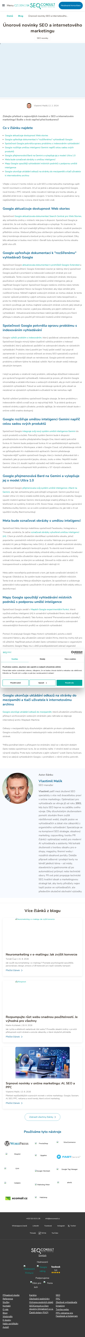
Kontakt (7, 1305)
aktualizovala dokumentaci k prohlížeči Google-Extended (51, 264)
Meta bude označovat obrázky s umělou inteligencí (30, 159)
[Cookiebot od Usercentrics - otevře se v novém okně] (72, 652)
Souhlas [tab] (15, 659)
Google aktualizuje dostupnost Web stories (26, 135)
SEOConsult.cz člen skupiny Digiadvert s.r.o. (41, 1307)
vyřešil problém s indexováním (26, 337)
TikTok (43, 1233)
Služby (6, 1302)
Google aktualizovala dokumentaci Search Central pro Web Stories (47, 216)
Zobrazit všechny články (41, 1117)
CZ (16, 5)
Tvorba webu (62, 1309)
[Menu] (8, 5)
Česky (42, 1251)
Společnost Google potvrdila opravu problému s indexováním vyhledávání (42, 143)
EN (22, 5)
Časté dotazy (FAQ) (38, 1312)
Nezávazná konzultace (71, 5)
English (42, 1255)
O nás (5, 1309)
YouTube (55, 1233)
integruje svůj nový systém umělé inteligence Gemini (48, 431)
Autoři (6, 1327)
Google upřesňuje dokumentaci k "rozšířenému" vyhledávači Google (38, 139)
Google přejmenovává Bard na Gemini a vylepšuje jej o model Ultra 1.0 (40, 155)
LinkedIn (36, 1226)
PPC (58, 1298)
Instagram (61, 1226)
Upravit (41, 683)
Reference (8, 1298)
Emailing (60, 1305)
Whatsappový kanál (19, 1226)
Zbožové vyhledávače (66, 1302)
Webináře (8, 1316)
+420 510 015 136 (33, 1218)
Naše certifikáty (10, 1323)
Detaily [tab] (42, 659)
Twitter (73, 1226)
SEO (58, 1295)
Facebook (48, 1226)
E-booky (7, 1320)
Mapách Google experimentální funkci (50, 609)
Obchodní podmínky (39, 1298)
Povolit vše (69, 683)
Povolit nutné (15, 683)
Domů (10, 15)
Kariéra (32, 1295)
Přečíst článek (13, 970)
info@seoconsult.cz (52, 1218)
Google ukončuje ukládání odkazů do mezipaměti (27, 711)
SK (28, 5)
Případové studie (11, 1295)
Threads (33, 1233)
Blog (20, 15)
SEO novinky (42, 38)
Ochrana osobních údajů (41, 1302)
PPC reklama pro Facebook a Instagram (67, 1314)
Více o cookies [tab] (70, 659)
